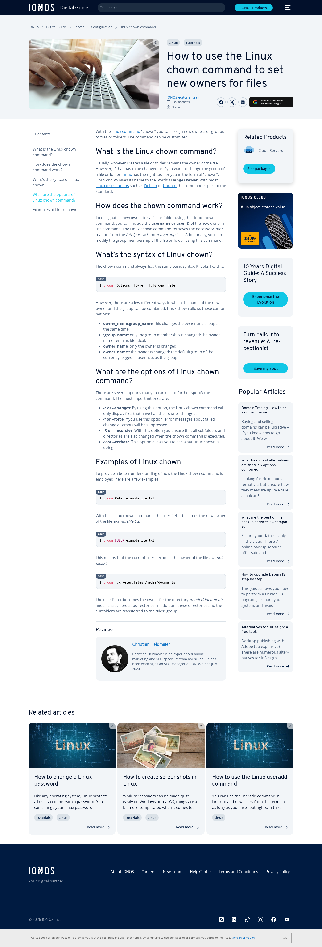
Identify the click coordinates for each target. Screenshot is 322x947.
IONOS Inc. (51, 919)
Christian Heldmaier (151, 645)
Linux (173, 42)
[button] (265, 221)
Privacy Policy (278, 871)
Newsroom (172, 871)
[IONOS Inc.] (60, 870)
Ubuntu (170, 185)
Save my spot (266, 368)
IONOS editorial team (183, 97)
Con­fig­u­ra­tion (101, 27)
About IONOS (122, 871)
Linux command (126, 131)
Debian (150, 185)
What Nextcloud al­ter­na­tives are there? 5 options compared (265, 465)
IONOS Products (254, 7)
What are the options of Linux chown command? (54, 197)
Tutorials (193, 42)
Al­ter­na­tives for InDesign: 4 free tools (264, 629)
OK (285, 938)
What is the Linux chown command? (54, 151)
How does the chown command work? (51, 167)
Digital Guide (56, 27)
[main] (161, 408)
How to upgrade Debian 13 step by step (263, 577)
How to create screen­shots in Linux (160, 781)
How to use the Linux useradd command (249, 781)
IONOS (34, 27)
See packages (259, 168)
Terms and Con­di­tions (238, 871)
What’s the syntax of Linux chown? (56, 182)
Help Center (200, 871)
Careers (148, 871)
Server (79, 27)
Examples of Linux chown (55, 209)
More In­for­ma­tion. (243, 938)
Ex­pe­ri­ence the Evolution (265, 299)
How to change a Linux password (63, 781)
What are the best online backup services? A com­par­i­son (265, 522)
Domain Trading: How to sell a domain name (264, 410)
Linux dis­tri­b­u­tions (112, 185)
